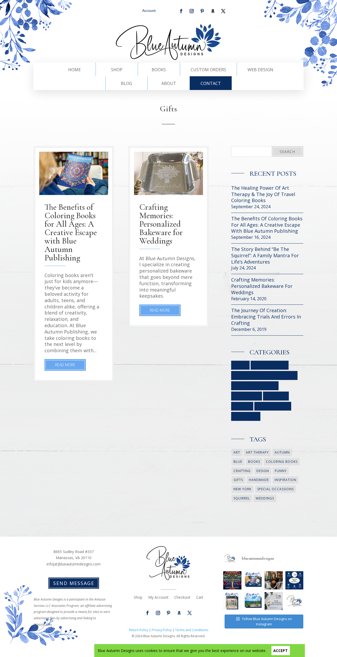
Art (240, 365)
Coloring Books (254, 385)
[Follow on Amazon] (213, 11)
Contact (211, 84)
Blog (126, 84)
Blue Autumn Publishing (264, 375)
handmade (259, 480)
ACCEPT (280, 650)
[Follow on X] (223, 11)
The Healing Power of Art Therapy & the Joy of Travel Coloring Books (263, 194)
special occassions (275, 489)
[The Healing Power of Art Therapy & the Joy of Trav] (232, 580)
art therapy (257, 452)
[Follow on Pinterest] (202, 11)
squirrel (242, 498)
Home (74, 70)
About (168, 84)
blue (238, 461)
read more (65, 364)
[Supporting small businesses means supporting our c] (294, 580)
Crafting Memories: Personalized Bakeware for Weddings (161, 224)
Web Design (260, 70)
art (237, 452)
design (262, 471)
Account (149, 10)
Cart (199, 598)
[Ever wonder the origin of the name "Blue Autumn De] (253, 601)
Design (276, 395)
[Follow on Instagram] (191, 11)
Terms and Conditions (191, 630)
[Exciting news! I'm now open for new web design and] (274, 601)
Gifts (242, 406)
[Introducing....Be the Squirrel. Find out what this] (274, 580)
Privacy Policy (162, 630)
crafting (242, 471)
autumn (282, 452)
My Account (158, 598)
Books (159, 70)
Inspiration (273, 406)
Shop (116, 70)
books (254, 461)
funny (281, 471)
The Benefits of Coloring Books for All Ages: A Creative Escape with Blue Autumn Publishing (70, 232)
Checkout (182, 598)
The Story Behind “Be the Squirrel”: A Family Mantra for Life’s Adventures (265, 255)
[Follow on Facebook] (181, 11)
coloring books (282, 461)
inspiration (285, 480)
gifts (238, 480)
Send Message (73, 583)
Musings (245, 416)
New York (242, 489)
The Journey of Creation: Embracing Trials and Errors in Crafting (266, 316)
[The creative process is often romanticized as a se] (232, 601)
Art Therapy (269, 365)
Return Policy (138, 630)
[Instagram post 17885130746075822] (294, 601)
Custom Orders (208, 70)
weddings (265, 498)
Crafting (246, 395)
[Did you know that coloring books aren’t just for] (253, 580)
